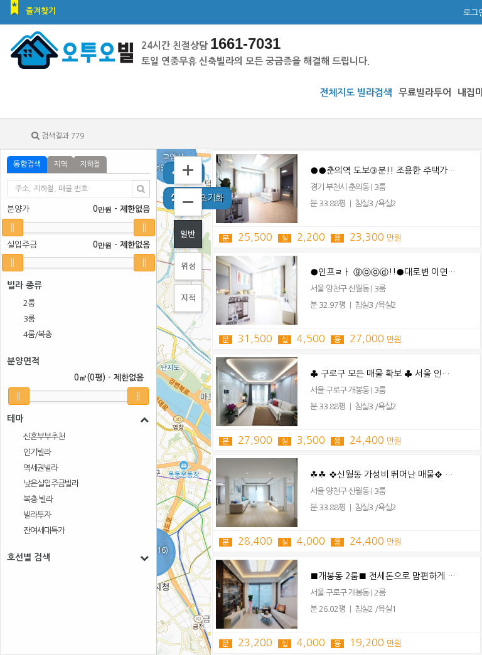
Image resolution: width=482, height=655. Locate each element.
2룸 (29, 303)
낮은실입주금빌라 (50, 483)
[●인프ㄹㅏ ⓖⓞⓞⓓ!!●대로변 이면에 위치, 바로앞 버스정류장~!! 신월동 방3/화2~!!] (256, 290)
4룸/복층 (37, 334)
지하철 (90, 164)
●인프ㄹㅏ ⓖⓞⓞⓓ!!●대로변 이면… (383, 272)
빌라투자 (37, 515)
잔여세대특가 (44, 531)
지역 (60, 164)
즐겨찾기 (41, 11)
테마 (15, 418)
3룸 (29, 319)
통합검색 (27, 164)
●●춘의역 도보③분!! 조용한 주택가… (383, 170)
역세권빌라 (40, 468)
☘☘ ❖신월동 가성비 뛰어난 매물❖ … (381, 474)
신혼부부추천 (44, 436)
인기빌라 (37, 452)
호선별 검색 (28, 557)
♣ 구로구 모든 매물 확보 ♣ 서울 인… (380, 373)
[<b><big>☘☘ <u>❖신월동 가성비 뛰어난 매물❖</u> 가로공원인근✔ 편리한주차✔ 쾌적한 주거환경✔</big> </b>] (256, 492)
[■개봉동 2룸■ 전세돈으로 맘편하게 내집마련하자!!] (256, 594)
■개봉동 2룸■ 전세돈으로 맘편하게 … (383, 576)
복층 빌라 (38, 499)
